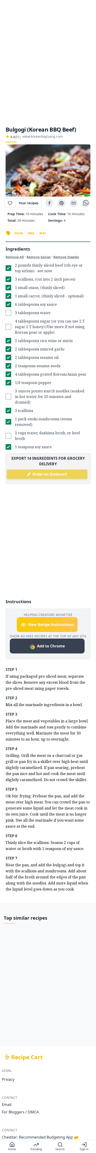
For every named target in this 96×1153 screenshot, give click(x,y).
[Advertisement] (48, 63)
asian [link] (18, 233)
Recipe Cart (27, 1057)
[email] (73, 203)
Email (6, 1104)
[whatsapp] (86, 203)
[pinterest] (61, 203)
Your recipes (28, 203)
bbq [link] (31, 233)
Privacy (8, 1079)
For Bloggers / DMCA (20, 1112)
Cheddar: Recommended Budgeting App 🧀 (40, 1137)
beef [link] (42, 233)
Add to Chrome (51, 646)
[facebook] (49, 203)
